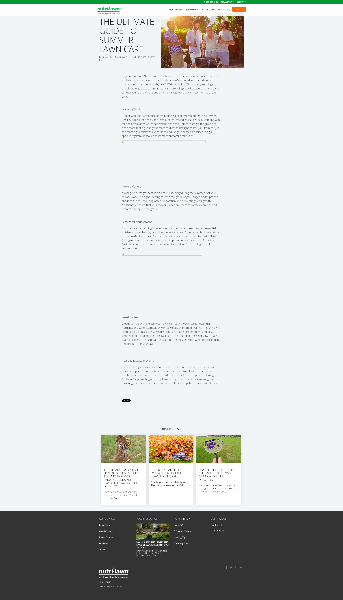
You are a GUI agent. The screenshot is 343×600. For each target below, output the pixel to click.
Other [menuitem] (102, 549)
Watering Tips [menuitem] (181, 543)
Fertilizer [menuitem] (103, 543)
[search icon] (228, 9)
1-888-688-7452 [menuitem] (211, 2)
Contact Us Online (221, 525)
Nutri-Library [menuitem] (191, 10)
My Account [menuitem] (227, 2)
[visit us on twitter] (231, 567)
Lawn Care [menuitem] (104, 525)
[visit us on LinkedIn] (236, 567)
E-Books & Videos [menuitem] (182, 531)
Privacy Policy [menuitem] (105, 582)
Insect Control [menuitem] (106, 537)
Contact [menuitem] (241, 2)
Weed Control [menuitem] (106, 531)
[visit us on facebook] (226, 567)
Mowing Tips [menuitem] (180, 537)
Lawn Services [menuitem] (175, 10)
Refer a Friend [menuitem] (208, 10)
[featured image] (153, 532)
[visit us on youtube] (241, 567)
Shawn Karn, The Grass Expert (117, 57)
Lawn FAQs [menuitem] (179, 525)
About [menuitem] (219, 10)
